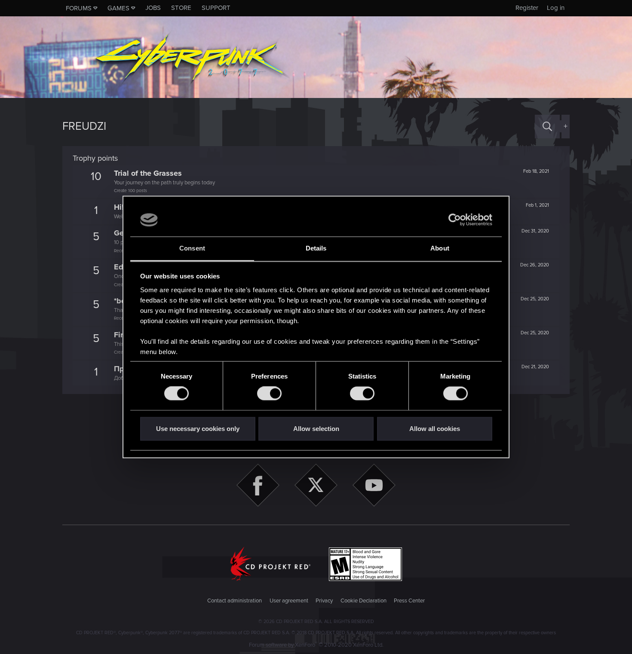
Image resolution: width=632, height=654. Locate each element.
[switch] (269, 393)
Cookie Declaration (364, 600)
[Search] (547, 126)
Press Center (409, 600)
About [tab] (439, 248)
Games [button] (118, 8)
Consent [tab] (192, 248)
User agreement (289, 600)
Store (181, 8)
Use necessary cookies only (197, 428)
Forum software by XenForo (316, 645)
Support (216, 8)
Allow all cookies (434, 428)
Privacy (324, 600)
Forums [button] (79, 8)
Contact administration (234, 600)
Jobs (153, 8)
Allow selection (316, 428)
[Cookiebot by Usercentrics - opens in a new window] (454, 220)
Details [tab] (316, 248)
